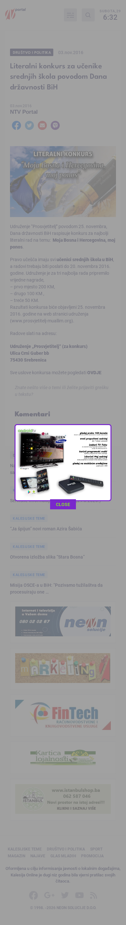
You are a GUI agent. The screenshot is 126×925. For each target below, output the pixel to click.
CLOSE (63, 504)
